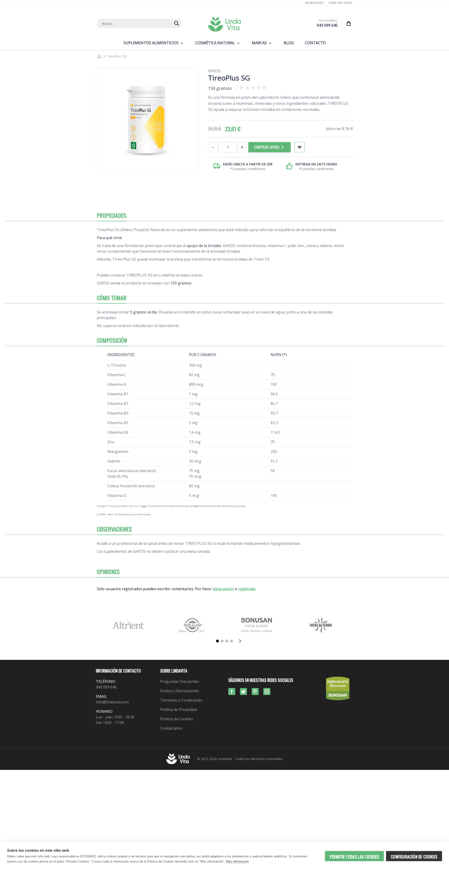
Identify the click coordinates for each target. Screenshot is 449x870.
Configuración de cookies (414, 857)
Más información (237, 861)
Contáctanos (171, 728)
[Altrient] (128, 625)
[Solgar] (192, 625)
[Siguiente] (241, 641)
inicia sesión (223, 588)
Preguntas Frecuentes (179, 681)
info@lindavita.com (112, 702)
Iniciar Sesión (314, 2)
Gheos (214, 70)
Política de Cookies (176, 718)
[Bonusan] (256, 625)
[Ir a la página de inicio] (99, 56)
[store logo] (224, 24)
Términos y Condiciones (181, 700)
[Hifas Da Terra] (321, 625)
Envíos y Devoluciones (179, 690)
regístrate (247, 588)
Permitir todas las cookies (354, 857)
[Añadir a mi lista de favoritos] (299, 147)
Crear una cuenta (340, 2)
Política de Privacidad (178, 709)
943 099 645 (327, 25)
